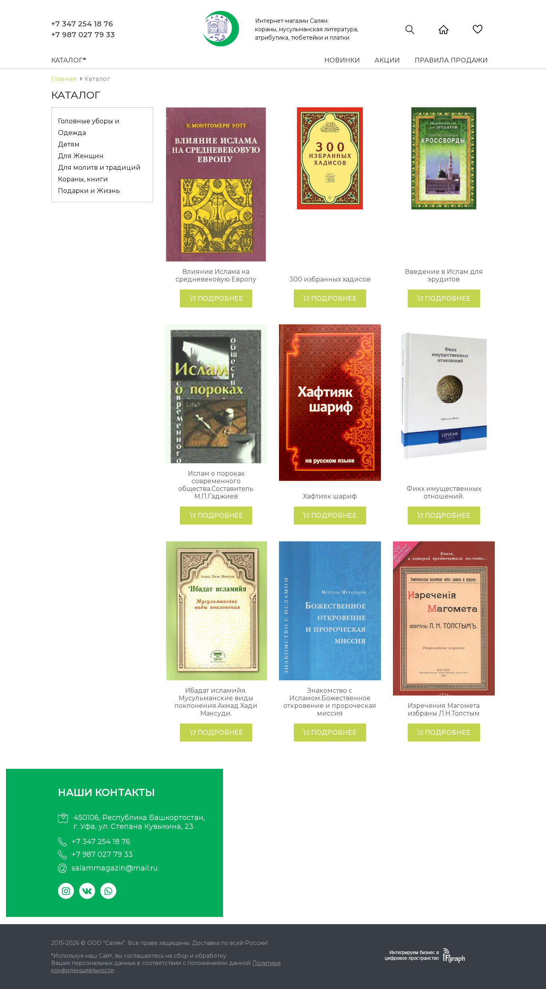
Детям (69, 144)
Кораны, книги (83, 179)
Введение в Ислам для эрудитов (444, 275)
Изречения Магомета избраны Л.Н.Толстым (444, 709)
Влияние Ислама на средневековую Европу (215, 275)
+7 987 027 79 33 (83, 34)
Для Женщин (81, 156)
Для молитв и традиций (99, 167)
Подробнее (219, 298)
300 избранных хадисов (330, 279)
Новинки (342, 60)
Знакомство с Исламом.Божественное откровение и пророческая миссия (329, 702)
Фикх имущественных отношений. (444, 492)
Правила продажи (451, 60)
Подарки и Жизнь (89, 191)
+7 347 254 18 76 (82, 24)
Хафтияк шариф (330, 496)
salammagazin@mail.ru (115, 868)
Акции (387, 60)
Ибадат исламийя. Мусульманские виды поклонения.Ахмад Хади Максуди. (215, 702)
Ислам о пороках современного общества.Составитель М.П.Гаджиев (215, 485)
